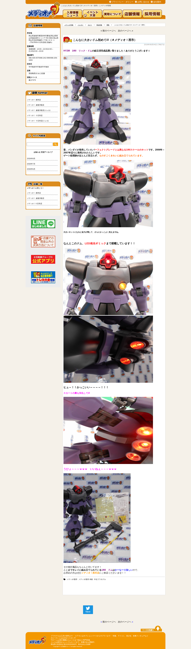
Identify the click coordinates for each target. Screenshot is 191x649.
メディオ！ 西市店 (34, 100)
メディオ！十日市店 (34, 204)
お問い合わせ (143, 2)
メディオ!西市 (72, 579)
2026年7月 (31, 164)
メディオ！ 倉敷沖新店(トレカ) (38, 110)
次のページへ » (125, 31)
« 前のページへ (108, 31)
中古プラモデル (100, 579)
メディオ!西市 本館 (86, 579)
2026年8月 (31, 159)
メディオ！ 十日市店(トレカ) (38, 121)
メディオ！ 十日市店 (35, 115)
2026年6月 (31, 169)
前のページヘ (109, 622)
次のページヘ (124, 622)
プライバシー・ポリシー (122, 2)
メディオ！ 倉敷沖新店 (35, 105)
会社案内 (157, 2)
